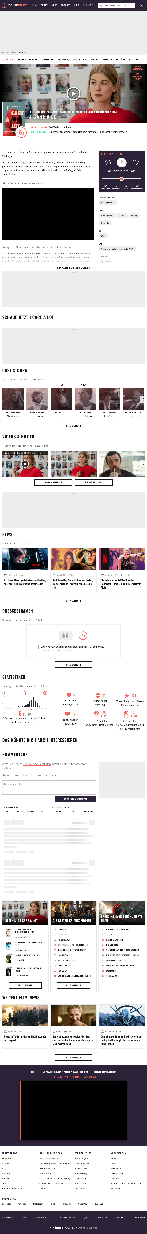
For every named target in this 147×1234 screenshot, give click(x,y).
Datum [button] (58, 811)
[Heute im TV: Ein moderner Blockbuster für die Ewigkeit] (25, 1015)
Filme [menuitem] (35, 5)
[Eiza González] (61, 399)
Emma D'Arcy (81, 1173)
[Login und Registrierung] (141, 5)
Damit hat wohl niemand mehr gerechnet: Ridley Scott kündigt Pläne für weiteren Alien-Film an (121, 1040)
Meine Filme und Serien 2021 (29, 955)
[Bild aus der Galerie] (74, 464)
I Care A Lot (63, 970)
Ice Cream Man (112, 975)
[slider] (122, 179)
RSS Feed (98, 1203)
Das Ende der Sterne (48, 1158)
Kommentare (48, 59)
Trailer (33, 59)
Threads (67, 1203)
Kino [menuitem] (76, 5)
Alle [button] (8, 811)
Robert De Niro (82, 1183)
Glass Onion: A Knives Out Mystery (72, 950)
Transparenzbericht (66, 1217)
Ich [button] (42, 811)
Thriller (122, 215)
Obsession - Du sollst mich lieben (120, 965)
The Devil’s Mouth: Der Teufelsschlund (122, 955)
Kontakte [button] (19, 811)
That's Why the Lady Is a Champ (73, 1077)
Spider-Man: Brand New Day (117, 929)
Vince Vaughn (81, 1158)
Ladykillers (62, 934)
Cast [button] (63, 384)
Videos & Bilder (18, 436)
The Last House (112, 944)
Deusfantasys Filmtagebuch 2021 (29, 943)
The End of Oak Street (115, 939)
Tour (4, 1183)
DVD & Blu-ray (91, 59)
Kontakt (6, 1178)
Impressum (7, 1217)
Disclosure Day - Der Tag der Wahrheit (122, 950)
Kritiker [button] (30, 811)
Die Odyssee (111, 934)
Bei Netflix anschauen (61, 127)
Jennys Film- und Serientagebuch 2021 (25, 931)
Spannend (105, 261)
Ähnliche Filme (129, 59)
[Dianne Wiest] (85, 399)
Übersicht (9, 59)
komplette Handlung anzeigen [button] (73, 267)
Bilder (76, 59)
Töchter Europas (46, 1173)
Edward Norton (82, 1168)
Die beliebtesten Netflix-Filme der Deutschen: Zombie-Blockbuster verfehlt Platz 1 (121, 583)
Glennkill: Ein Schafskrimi (50, 1183)
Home (5, 52)
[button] (105, 187)
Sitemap (6, 1163)
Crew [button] (83, 384)
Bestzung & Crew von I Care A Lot (23, 379)
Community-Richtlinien (37, 764)
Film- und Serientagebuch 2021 (28, 969)
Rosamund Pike (68, 152)
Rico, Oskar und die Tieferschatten (73, 944)
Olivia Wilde (80, 1188)
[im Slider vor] (143, 399)
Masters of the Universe (116, 960)
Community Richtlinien (13, 1188)
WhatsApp (83, 1203)
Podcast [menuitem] (65, 5)
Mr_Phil (21, 960)
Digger (114, 1163)
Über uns (6, 1158)
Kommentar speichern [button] (75, 799)
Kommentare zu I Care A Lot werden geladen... (31, 775)
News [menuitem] (55, 5)
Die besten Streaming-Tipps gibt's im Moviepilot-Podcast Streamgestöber (87, 131)
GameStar (102, 1217)
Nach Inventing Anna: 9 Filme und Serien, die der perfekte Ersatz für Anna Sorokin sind (72, 583)
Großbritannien (108, 202)
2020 (103, 236)
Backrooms (111, 970)
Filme (12, 52)
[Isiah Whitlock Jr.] (133, 399)
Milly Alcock (80, 1178)
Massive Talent (64, 965)
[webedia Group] (73, 1228)
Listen (114, 59)
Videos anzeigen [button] (53, 482)
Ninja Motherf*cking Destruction (54, 1163)
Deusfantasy (23, 950)
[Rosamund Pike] (13, 399)
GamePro (120, 1217)
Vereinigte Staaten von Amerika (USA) (117, 249)
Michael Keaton (82, 1163)
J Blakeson (49, 152)
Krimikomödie (107, 215)
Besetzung (64, 59)
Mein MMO (139, 1217)
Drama (134, 215)
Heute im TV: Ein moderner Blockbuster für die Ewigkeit (25, 1038)
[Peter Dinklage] (37, 399)
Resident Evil (117, 1168)
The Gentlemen (64, 939)
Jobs (87, 1217)
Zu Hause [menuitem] (88, 5)
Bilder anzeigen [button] (93, 482)
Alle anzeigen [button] (73, 425)
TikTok (53, 1203)
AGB (24, 1217)
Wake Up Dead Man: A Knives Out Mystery (75, 975)
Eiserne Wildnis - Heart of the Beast (128, 1183)
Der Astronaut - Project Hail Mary (54, 1178)
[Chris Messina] (109, 399)
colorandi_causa (24, 975)
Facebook (6, 1203)
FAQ (4, 1168)
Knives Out (62, 929)
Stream (22, 59)
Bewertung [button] (88, 811)
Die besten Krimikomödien (100, 724)
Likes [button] (74, 811)
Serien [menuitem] (44, 5)
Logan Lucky (63, 955)
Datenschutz (41, 1217)
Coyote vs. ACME (119, 1173)
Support (6, 1173)
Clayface (115, 1178)
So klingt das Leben (47, 1168)
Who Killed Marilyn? (66, 960)
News (105, 59)
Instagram (38, 1203)
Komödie (105, 223)
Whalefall (115, 1188)
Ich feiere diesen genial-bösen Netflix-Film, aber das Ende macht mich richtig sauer (25, 582)
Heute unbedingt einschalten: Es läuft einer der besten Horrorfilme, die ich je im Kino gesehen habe (72, 1040)
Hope (113, 1158)
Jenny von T (22, 937)
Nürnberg (43, 1188)
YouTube (22, 1203)
